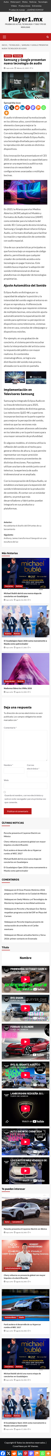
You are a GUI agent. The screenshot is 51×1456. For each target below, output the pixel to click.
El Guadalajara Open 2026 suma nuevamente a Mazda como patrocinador (25, 642)
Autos (6, 2)
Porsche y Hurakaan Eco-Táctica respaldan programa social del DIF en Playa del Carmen (25, 912)
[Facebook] (6, 107)
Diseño (21, 1317)
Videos (14, 6)
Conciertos (9, 586)
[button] (4, 36)
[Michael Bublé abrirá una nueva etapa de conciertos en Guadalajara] (25, 574)
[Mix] (38, 107)
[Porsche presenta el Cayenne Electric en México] (25, 1209)
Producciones (24, 6)
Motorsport (15, 2)
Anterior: (22, 526)
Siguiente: (25, 538)
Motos (25, 2)
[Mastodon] (33, 107)
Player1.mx (25, 19)
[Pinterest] (27, 107)
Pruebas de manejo (17, 10)
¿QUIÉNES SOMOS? (35, 10)
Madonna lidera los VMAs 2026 (18, 688)
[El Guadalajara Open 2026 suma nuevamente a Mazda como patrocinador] (25, 621)
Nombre (8, 765)
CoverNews (18, 1446)
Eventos (8, 634)
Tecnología (42, 2)
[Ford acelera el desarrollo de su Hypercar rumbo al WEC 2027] (25, 1305)
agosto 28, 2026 (21, 600)
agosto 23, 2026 (21, 692)
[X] (11, 107)
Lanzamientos (17, 1222)
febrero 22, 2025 (23, 68)
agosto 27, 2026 (21, 647)
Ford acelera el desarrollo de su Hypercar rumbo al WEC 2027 (22, 852)
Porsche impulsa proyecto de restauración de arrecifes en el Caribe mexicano (23, 925)
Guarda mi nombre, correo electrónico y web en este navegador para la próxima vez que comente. (25, 799)
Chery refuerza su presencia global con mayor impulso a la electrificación (25, 843)
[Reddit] (17, 107)
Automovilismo (10, 1317)
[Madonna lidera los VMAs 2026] (25, 669)
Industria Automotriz (12, 1268)
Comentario (10, 727)
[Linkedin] (22, 107)
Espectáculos (10, 681)
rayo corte (9, 68)
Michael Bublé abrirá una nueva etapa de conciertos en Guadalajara (22, 595)
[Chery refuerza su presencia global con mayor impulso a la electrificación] (25, 1256)
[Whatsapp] (43, 107)
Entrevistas (36, 6)
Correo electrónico (33, 767)
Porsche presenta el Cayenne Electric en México (22, 834)
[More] (6, 113)
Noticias (32, 2)
